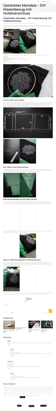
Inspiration (20, 23)
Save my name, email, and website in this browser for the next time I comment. (31, 395)
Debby (8, 341)
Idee (17, 23)
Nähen (28, 23)
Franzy (6, 23)
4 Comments (9, 23)
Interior (22, 23)
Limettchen (10, 361)
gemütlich (15, 23)
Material (26, 23)
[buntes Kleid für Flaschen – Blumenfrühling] (47, 324)
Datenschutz (43, 405)
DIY (3, 23)
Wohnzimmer (33, 23)
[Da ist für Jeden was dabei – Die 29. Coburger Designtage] (22, 323)
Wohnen (30, 23)
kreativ (24, 23)
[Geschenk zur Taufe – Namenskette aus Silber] (9, 325)
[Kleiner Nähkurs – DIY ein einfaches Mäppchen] (34, 324)
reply (52, 360)
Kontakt (19, 405)
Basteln (12, 23)
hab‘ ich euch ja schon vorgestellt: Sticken (20, 25)
